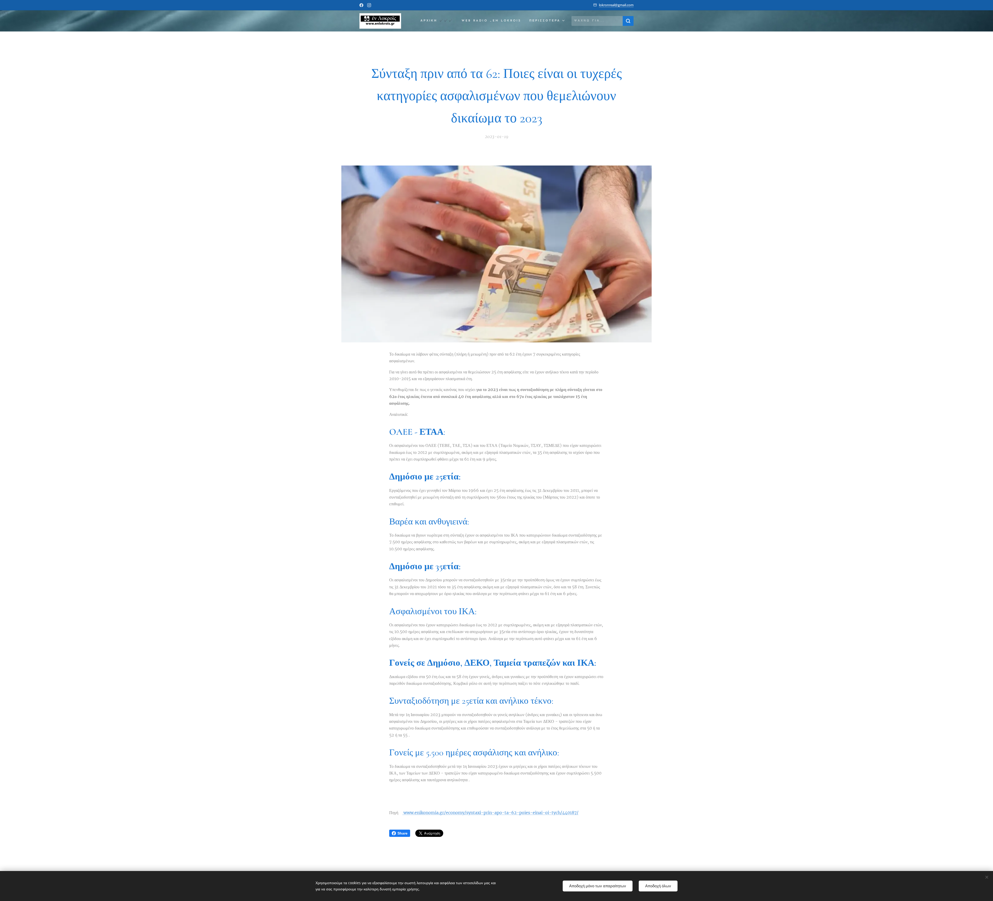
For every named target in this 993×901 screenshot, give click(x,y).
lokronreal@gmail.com (616, 5)
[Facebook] (361, 5)
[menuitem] (438, 20)
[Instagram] (369, 5)
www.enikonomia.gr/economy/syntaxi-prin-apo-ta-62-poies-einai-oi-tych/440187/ (490, 812)
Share (402, 833)
